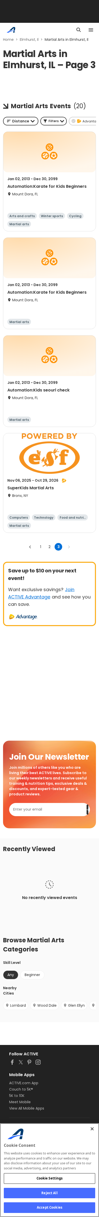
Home (8, 39)
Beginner (32, 974)
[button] (53, 121)
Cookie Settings (50, 1178)
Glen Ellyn (76, 1005)
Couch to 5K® (21, 1089)
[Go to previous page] (30, 547)
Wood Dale (47, 1005)
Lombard (18, 1005)
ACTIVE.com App (23, 1082)
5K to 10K (16, 1095)
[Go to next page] (69, 547)
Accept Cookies (49, 1207)
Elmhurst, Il (29, 39)
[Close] (92, 1128)
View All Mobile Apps (26, 1108)
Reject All (49, 1193)
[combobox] (20, 121)
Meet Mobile (20, 1101)
